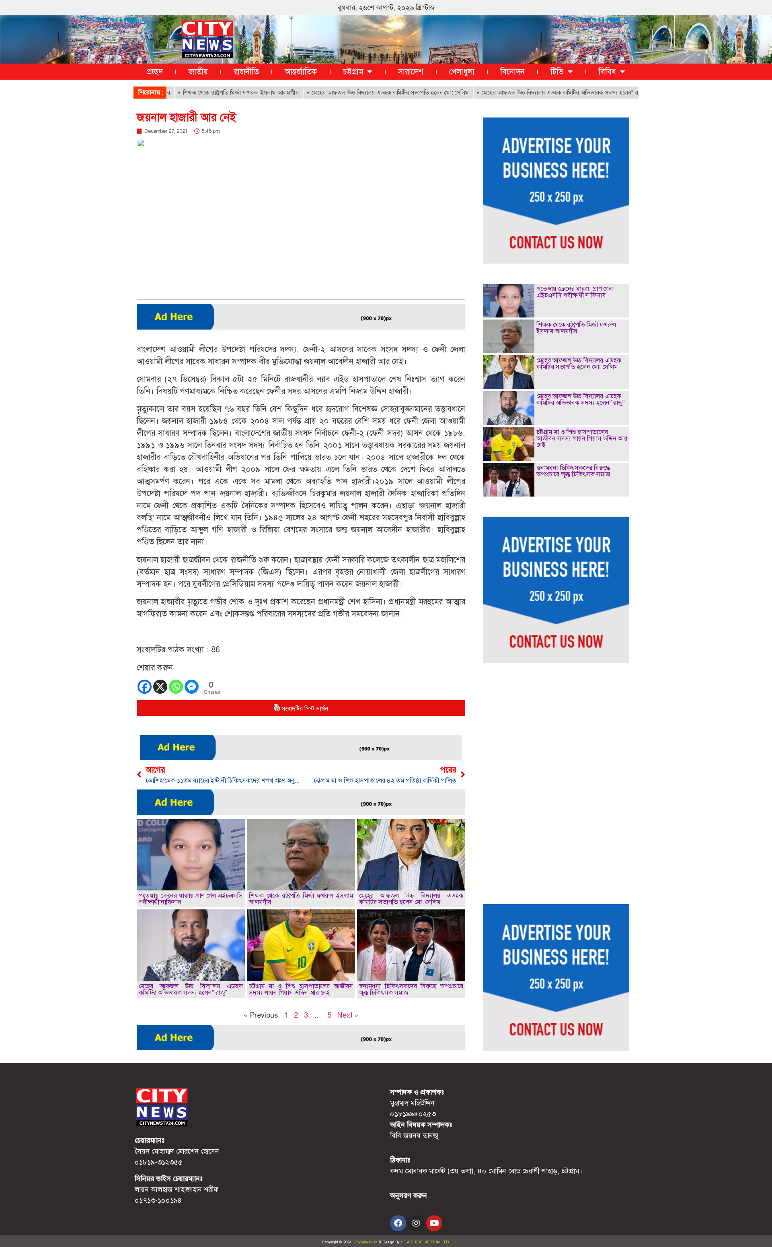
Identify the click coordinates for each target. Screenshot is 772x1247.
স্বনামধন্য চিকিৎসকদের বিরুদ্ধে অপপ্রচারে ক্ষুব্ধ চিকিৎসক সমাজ (411, 989)
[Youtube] (434, 1223)
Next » (347, 1015)
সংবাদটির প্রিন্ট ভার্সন (304, 709)
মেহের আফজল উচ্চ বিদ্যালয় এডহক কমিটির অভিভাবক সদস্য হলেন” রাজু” (534, 93)
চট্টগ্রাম (353, 71)
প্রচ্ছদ (155, 71)
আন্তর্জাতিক (301, 71)
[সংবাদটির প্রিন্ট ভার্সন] (276, 709)
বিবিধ (607, 71)
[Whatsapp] (176, 687)
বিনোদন (512, 71)
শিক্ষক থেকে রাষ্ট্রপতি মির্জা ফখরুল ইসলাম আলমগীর (211, 93)
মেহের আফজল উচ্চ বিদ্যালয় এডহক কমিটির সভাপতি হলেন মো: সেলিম (360, 93)
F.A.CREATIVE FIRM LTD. (426, 1242)
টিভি (557, 71)
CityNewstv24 (366, 1242)
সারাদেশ (410, 71)
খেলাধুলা (461, 71)
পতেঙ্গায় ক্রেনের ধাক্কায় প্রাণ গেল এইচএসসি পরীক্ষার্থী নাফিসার (191, 898)
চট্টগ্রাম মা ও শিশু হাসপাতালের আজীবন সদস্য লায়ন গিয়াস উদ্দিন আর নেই (301, 989)
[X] (160, 687)
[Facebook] (145, 687)
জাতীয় (198, 71)
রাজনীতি (246, 71)
